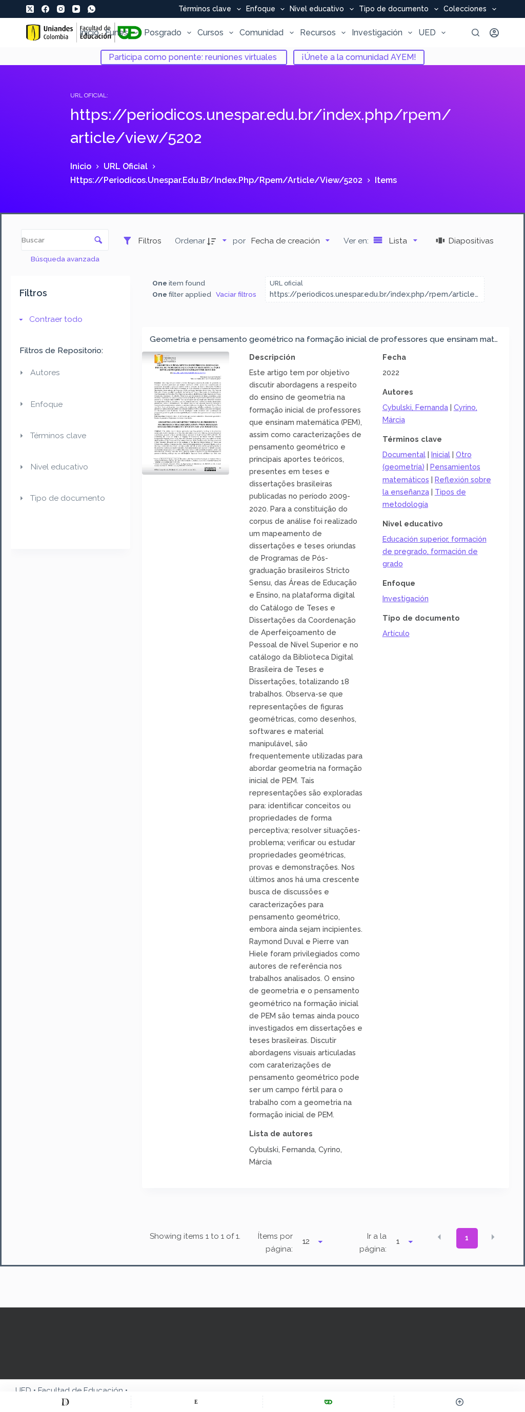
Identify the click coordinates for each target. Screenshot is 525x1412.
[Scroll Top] (459, 1401)
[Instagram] (61, 9)
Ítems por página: (275, 1243)
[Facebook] (45, 9)
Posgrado (162, 32)
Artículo (396, 633)
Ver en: (357, 240)
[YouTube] (76, 9)
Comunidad (261, 32)
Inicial (440, 454)
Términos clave (204, 9)
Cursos (210, 32)
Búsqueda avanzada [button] (66, 259)
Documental (404, 454)
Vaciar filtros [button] (236, 294)
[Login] (494, 32)
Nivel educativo (317, 9)
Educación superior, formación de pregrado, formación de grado (434, 551)
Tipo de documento (394, 9)
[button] (439, 1237)
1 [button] (467, 1238)
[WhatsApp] (91, 9)
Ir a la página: (373, 1243)
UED (427, 32)
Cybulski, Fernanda (415, 407)
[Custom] (65, 1401)
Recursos (318, 32)
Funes (116, 32)
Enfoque (260, 9)
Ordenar (190, 240)
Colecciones (465, 9)
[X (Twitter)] (30, 9)
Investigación (377, 32)
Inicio (89, 32)
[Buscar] (475, 32)
